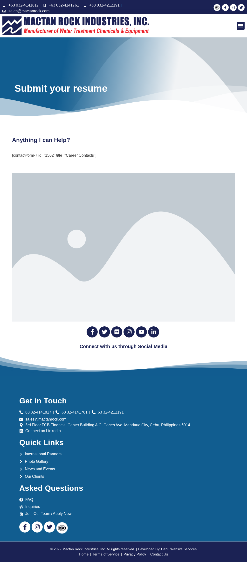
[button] (241, 26)
